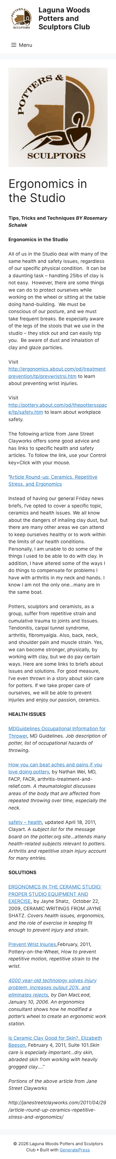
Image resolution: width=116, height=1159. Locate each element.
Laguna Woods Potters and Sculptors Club (64, 18)
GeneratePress (75, 1150)
